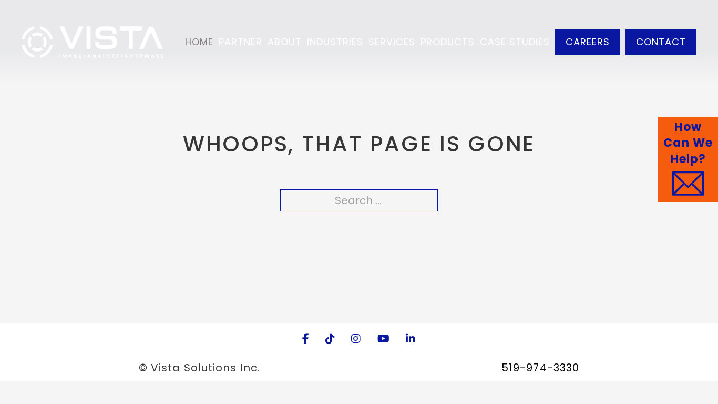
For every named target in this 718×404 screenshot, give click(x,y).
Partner (240, 41)
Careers (588, 41)
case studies (515, 41)
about (285, 41)
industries (335, 41)
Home (199, 41)
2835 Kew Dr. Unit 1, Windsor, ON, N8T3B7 (380, 367)
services (391, 41)
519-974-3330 (540, 367)
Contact (661, 41)
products (447, 41)
